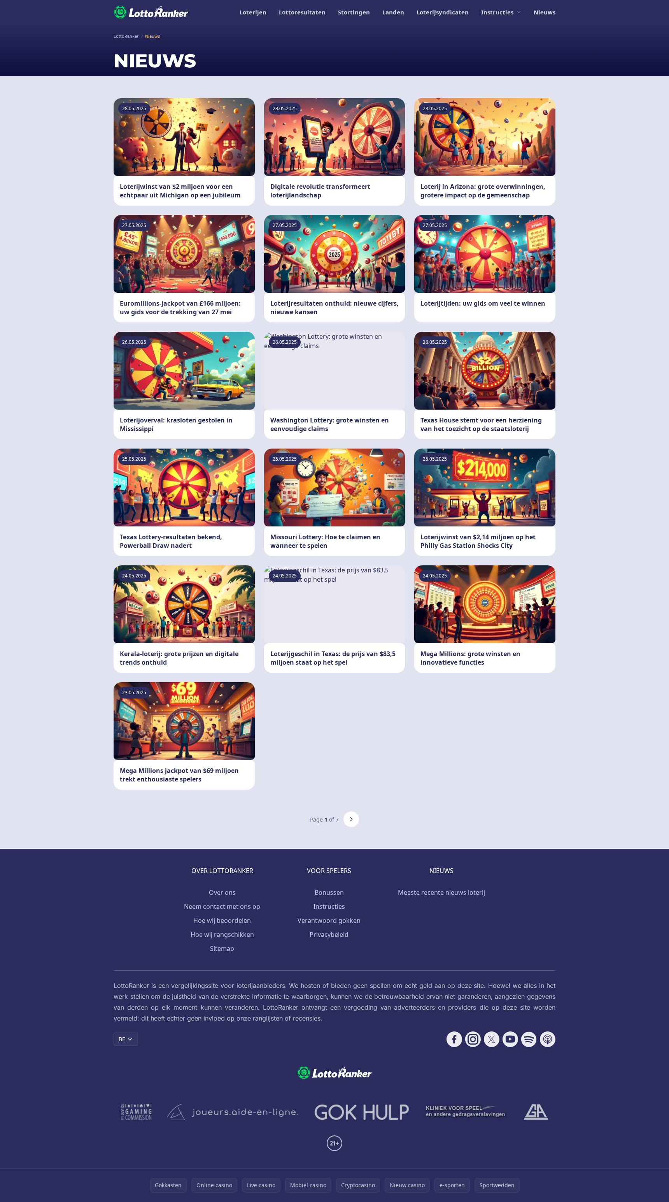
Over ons (222, 892)
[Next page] (351, 819)
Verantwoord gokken (329, 920)
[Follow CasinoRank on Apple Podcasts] (547, 1039)
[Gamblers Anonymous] (536, 1112)
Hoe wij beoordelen (222, 920)
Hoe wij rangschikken (222, 934)
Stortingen (354, 12)
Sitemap (222, 948)
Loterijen (253, 12)
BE (122, 1039)
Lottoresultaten (302, 12)
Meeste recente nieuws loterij (441, 892)
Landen (393, 12)
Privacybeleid (329, 934)
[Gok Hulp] (361, 1112)
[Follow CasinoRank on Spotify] (529, 1039)
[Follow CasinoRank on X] (491, 1039)
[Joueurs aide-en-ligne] (233, 1112)
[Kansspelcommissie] (136, 1112)
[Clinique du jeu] (466, 1112)
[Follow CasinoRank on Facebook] (454, 1039)
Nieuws (544, 12)
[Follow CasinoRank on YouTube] (510, 1039)
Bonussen (329, 892)
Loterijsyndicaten (443, 12)
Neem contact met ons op (222, 906)
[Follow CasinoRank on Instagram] (473, 1039)
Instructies (497, 12)
